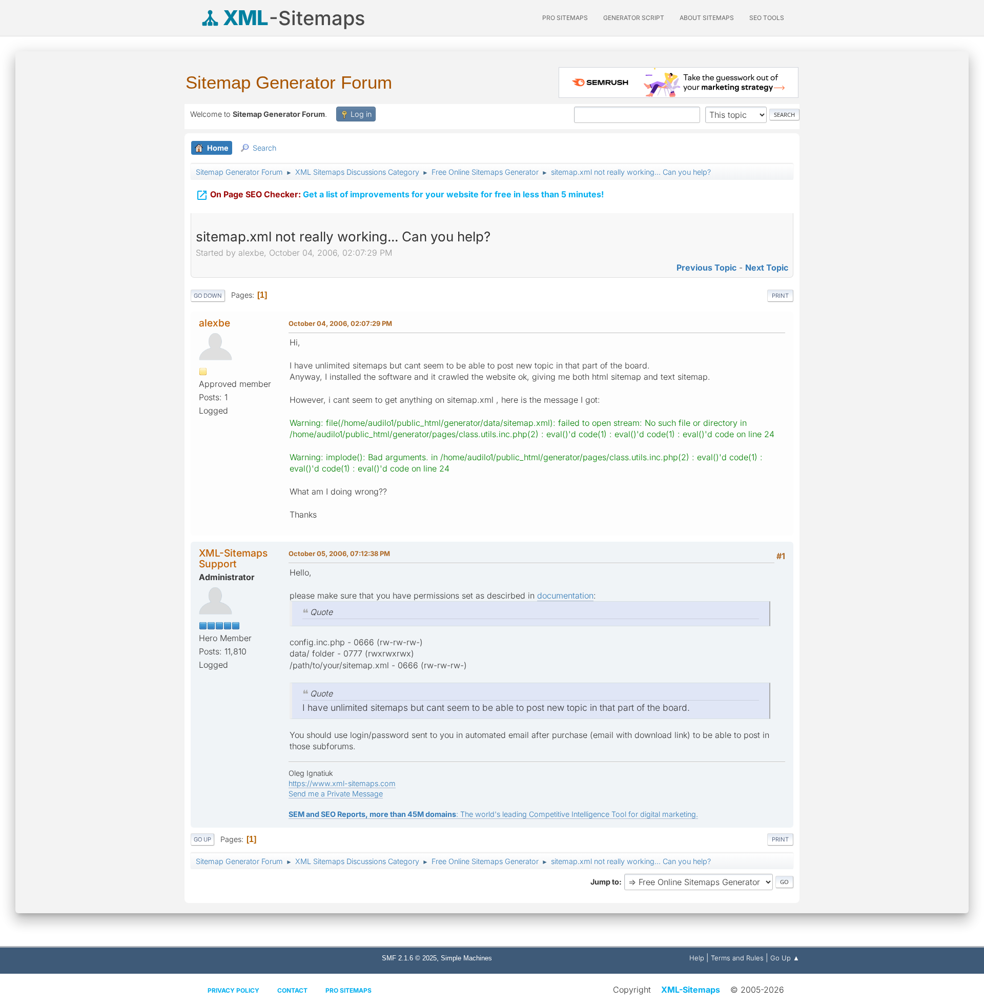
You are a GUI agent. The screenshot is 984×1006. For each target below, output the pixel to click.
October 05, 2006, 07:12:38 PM (339, 553)
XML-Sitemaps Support (233, 558)
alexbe (214, 323)
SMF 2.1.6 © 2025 (409, 958)
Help (696, 958)
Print (780, 295)
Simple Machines (466, 958)
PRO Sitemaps (565, 18)
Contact (292, 990)
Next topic (766, 267)
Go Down (208, 295)
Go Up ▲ (784, 958)
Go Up (202, 839)
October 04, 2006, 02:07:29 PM (340, 323)
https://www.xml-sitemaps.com (342, 783)
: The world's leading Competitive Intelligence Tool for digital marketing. (493, 814)
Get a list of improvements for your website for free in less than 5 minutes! (400, 195)
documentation (565, 595)
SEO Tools (766, 18)
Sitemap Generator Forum (289, 82)
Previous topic (706, 267)
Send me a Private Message (336, 793)
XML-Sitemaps (690, 989)
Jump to (604, 881)
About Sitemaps (707, 18)
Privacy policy (233, 990)
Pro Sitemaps (348, 990)
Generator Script (633, 18)
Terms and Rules (737, 958)
